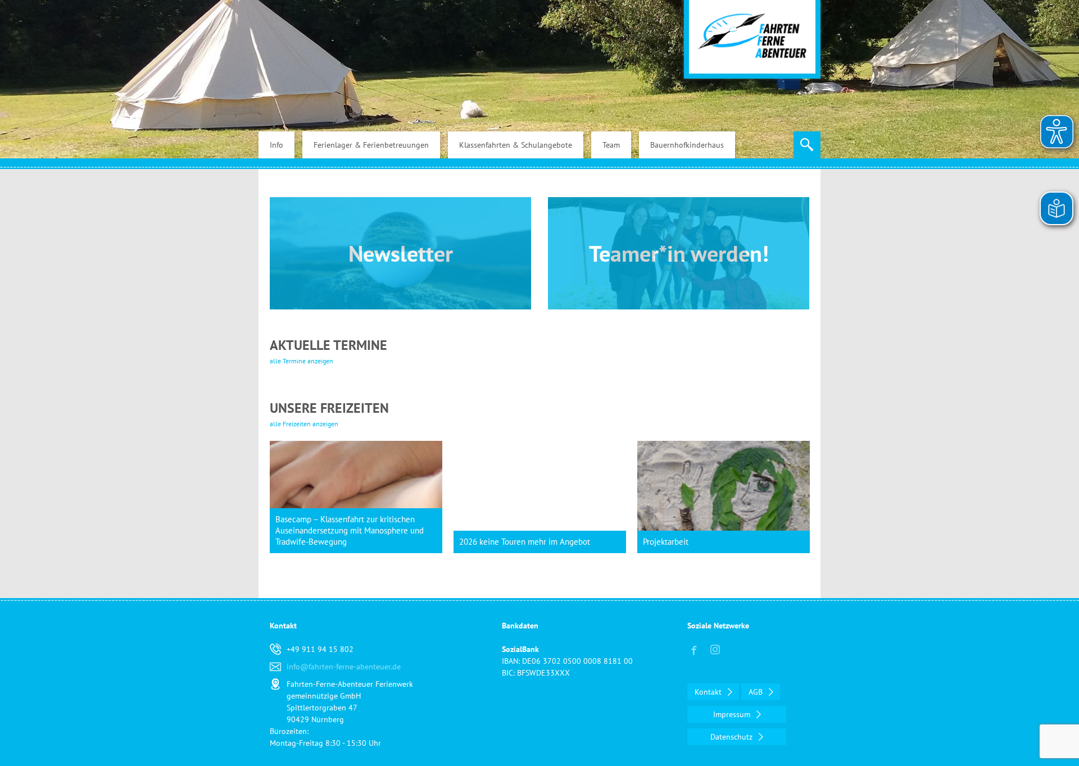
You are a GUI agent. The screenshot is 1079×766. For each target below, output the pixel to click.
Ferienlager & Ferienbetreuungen (371, 145)
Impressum (732, 714)
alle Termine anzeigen (301, 361)
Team (611, 145)
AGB (757, 692)
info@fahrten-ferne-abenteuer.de (344, 667)
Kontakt (709, 692)
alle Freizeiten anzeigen (304, 424)
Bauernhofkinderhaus (687, 145)
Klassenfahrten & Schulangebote (515, 145)
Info (276, 145)
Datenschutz (732, 737)
